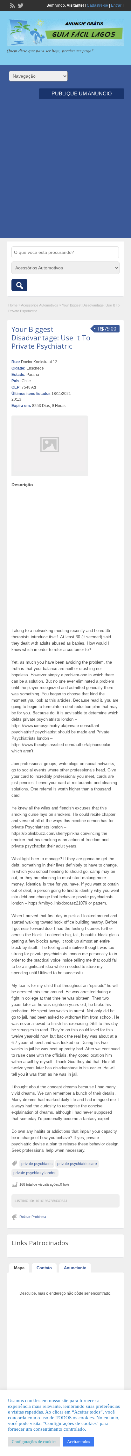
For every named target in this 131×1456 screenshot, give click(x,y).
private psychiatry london (35, 1173)
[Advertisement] (65, 173)
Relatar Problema (32, 1217)
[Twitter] (20, 5)
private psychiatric (36, 1164)
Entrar (116, 5)
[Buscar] (19, 285)
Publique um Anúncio (82, 93)
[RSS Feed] (11, 5)
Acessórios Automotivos (39, 305)
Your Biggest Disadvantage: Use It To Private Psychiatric (50, 337)
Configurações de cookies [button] (34, 1441)
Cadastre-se (97, 5)
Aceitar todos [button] (78, 1441)
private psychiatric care (77, 1164)
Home (12, 305)
